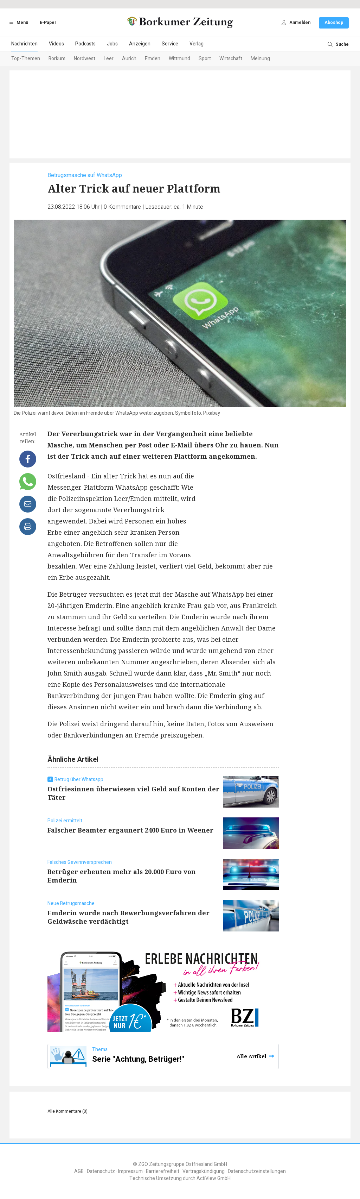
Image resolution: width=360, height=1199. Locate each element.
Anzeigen (139, 44)
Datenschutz (101, 1171)
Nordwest (84, 58)
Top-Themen (25, 58)
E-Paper (48, 22)
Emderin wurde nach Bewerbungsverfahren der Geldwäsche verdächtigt (128, 917)
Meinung (260, 58)
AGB (79, 1171)
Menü (21, 22)
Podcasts (85, 44)
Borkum (57, 58)
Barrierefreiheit (162, 1171)
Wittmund (179, 58)
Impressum (130, 1171)
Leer (109, 58)
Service (170, 44)
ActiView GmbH (214, 1178)
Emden (152, 58)
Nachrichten (24, 44)
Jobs (112, 44)
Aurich (129, 58)
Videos (56, 44)
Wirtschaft (230, 58)
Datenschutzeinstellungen (257, 1171)
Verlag (196, 44)
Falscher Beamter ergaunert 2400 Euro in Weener (130, 830)
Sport (205, 58)
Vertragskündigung (203, 1171)
